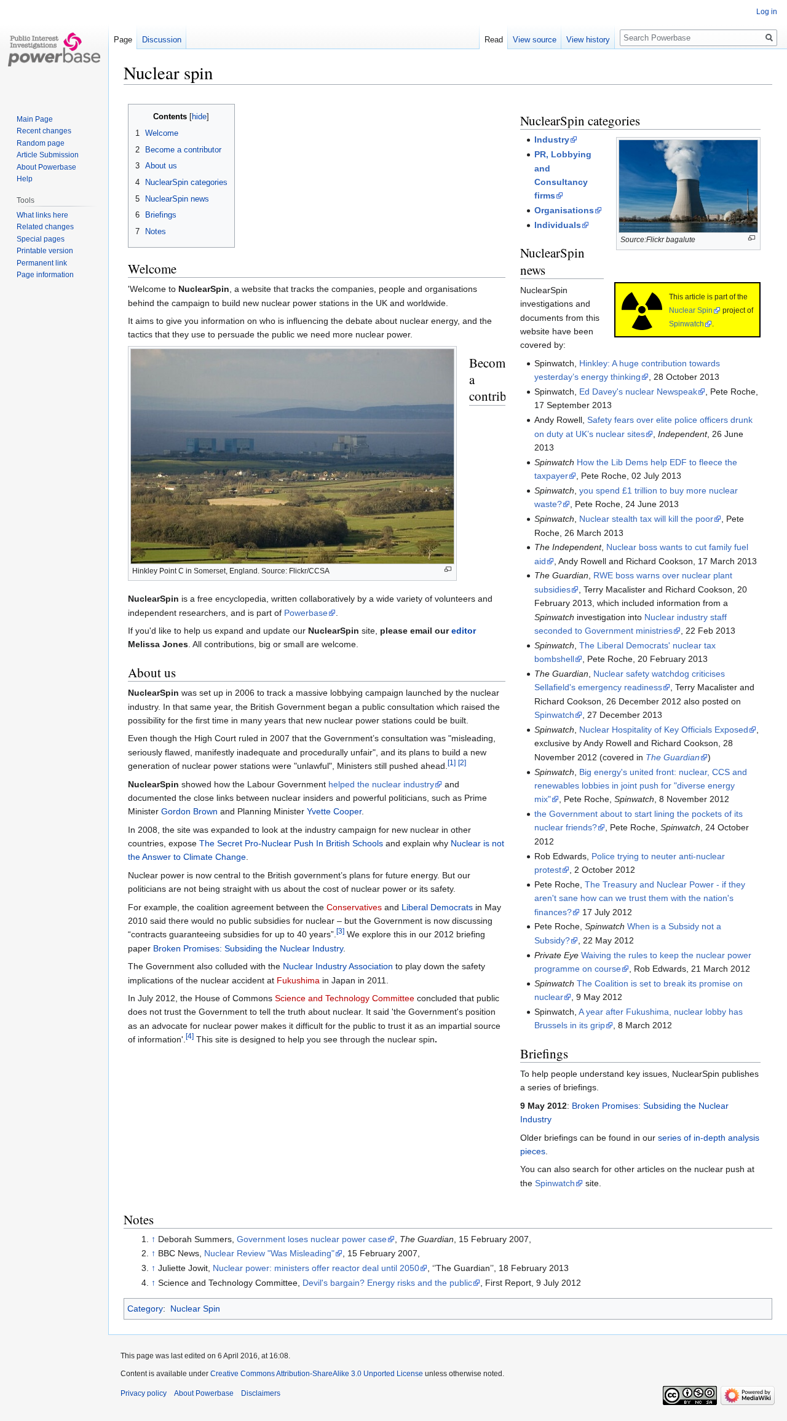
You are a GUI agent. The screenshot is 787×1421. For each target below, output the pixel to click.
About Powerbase (46, 167)
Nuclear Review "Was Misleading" (269, 1253)
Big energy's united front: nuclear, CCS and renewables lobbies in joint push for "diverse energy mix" (640, 786)
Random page (41, 143)
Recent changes (44, 131)
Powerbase (306, 613)
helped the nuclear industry (381, 784)
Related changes (45, 226)
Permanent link (42, 263)
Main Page (35, 119)
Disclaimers (260, 1393)
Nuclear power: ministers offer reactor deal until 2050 (316, 1268)
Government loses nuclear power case (312, 1239)
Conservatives (354, 907)
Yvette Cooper (334, 811)
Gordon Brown (189, 811)
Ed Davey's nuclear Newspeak (638, 391)
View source (534, 39)
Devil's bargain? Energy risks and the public (387, 1283)
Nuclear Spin (691, 310)
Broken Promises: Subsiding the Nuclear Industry (248, 948)
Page (123, 39)
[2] (462, 762)
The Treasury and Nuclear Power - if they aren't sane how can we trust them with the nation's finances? (639, 898)
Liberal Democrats (437, 907)
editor (463, 631)
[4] (190, 1036)
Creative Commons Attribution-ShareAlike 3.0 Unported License (316, 1373)
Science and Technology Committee (344, 998)
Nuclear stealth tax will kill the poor (646, 519)
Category (145, 1308)
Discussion (161, 39)
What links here (42, 215)
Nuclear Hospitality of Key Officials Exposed (663, 729)
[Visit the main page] (54, 49)
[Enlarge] (448, 569)
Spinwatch (686, 324)
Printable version (45, 250)
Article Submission (48, 155)
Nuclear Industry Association (338, 966)
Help (25, 179)
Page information (45, 274)
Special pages (41, 239)
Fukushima (298, 980)
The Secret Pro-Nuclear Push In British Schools (291, 843)
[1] (452, 762)
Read (493, 39)
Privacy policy (144, 1393)
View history (588, 39)
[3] (340, 931)
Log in (766, 11)
